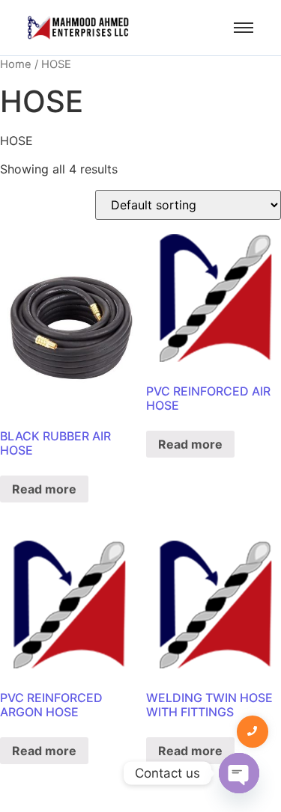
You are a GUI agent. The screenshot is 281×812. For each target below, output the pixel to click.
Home (15, 64)
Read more (44, 489)
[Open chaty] (239, 773)
